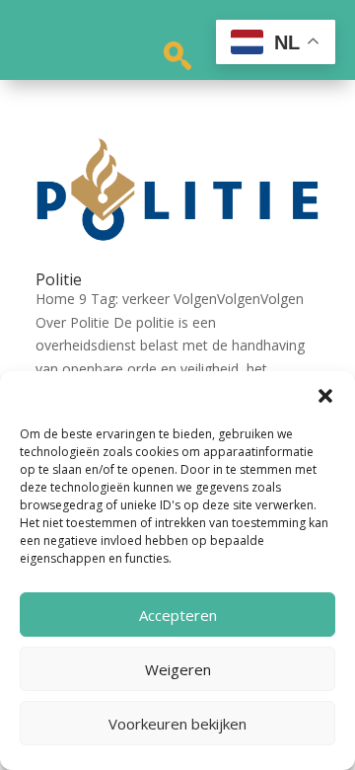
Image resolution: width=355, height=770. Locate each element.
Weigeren (178, 669)
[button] (325, 396)
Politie (59, 279)
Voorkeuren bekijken (177, 723)
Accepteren (178, 615)
